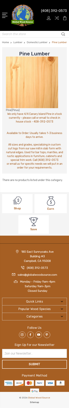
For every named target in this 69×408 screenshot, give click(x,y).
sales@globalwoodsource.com (37, 274)
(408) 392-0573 (54, 11)
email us (15, 163)
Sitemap (34, 402)
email (42, 117)
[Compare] (57, 19)
